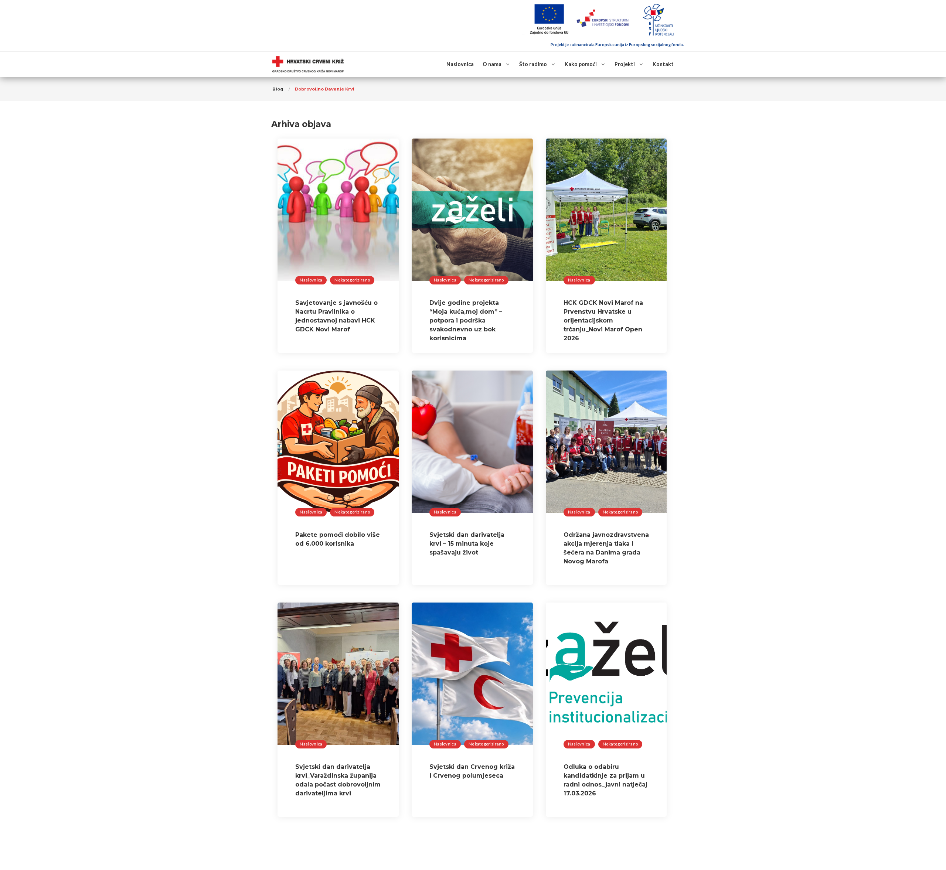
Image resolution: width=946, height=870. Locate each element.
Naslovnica (460, 64)
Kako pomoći (581, 64)
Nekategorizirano (352, 279)
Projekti (625, 64)
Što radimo (533, 64)
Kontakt (663, 64)
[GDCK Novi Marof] (308, 64)
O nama (492, 64)
